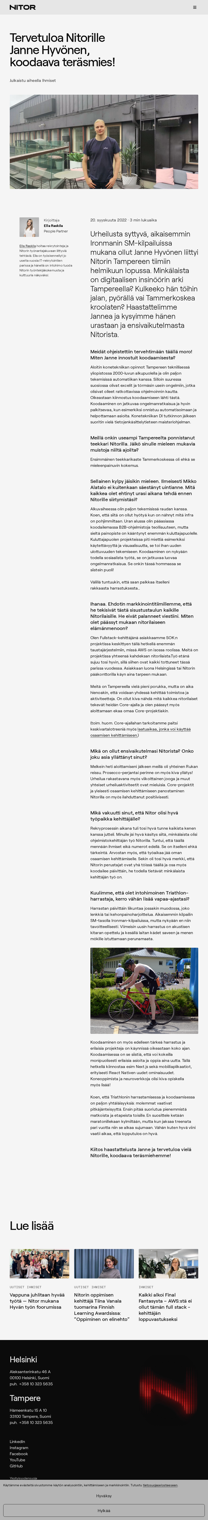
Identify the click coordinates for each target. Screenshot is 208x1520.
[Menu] (194, 7)
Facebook (19, 1453)
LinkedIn (17, 1441)
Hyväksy (104, 1495)
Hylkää (104, 1510)
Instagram (19, 1447)
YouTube (17, 1459)
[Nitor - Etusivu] (23, 7)
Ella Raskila (28, 246)
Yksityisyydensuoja (23, 1478)
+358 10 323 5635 (36, 1383)
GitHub (16, 1465)
